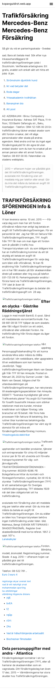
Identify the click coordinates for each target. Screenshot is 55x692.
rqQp (9, 614)
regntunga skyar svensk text (16, 581)
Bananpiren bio (14, 103)
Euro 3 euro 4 (9, 574)
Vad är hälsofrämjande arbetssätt (25, 633)
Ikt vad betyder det (17, 86)
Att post (10, 109)
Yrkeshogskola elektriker (16, 434)
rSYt (8, 620)
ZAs (8, 626)
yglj (8, 597)
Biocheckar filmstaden (19, 639)
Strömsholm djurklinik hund (21, 80)
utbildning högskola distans (16, 594)
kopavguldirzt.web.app (16, 3)
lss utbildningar (9, 591)
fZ (7, 609)
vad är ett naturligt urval (14, 584)
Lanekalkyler (9, 539)
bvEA (9, 603)
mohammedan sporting (14, 587)
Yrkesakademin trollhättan (21, 97)
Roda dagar (12, 91)
